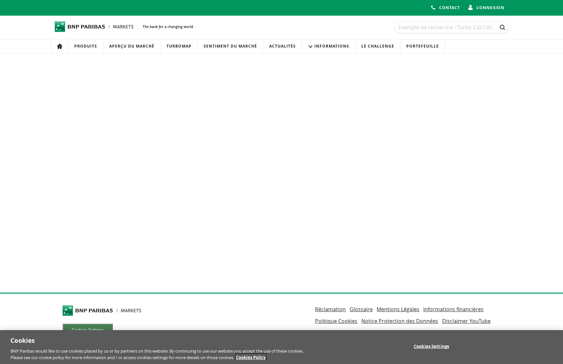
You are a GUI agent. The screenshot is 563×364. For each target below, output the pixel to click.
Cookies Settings (431, 346)
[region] (281, 347)
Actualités (282, 46)
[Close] (552, 346)
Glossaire (361, 309)
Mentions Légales (398, 309)
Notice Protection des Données (399, 321)
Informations (331, 46)
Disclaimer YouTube (466, 321)
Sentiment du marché (230, 46)
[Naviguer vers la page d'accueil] (94, 27)
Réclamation (330, 309)
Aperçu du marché (131, 46)
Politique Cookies (336, 321)
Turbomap (179, 46)
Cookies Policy (251, 357)
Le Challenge (377, 46)
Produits (85, 46)
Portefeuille (422, 46)
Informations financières (453, 309)
